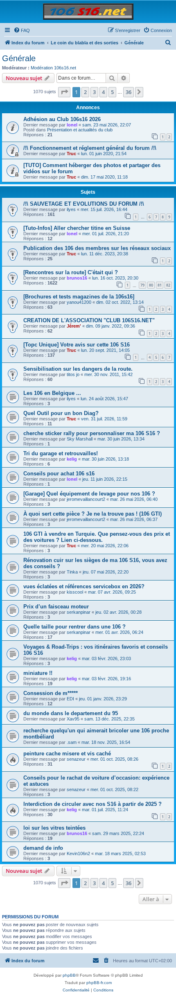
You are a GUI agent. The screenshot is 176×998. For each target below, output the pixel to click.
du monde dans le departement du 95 (70, 713)
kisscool (75, 592)
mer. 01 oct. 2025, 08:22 (114, 789)
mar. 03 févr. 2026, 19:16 (106, 678)
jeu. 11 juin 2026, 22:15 (104, 479)
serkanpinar (78, 612)
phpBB (69, 975)
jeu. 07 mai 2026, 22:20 (106, 571)
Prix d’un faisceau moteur (56, 606)
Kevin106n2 (78, 853)
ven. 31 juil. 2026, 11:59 (104, 418)
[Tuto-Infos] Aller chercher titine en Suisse (76, 228)
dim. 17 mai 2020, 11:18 (104, 176)
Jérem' (74, 325)
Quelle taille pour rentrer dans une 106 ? (74, 627)
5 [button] (112, 92)
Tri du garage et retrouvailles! (60, 453)
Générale (19, 58)
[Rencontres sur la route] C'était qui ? (70, 272)
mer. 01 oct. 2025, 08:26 (114, 759)
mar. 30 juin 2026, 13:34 (120, 438)
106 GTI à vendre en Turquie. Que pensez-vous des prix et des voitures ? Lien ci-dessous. (96, 537)
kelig (72, 459)
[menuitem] (22, 30)
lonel (72, 124)
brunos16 (77, 277)
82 (168, 285)
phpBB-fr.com (99, 982)
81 (160, 285)
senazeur (76, 759)
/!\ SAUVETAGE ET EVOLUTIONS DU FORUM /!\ (83, 204)
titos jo (73, 374)
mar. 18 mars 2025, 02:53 (120, 853)
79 (142, 285)
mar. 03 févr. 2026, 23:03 (106, 658)
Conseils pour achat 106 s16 (59, 473)
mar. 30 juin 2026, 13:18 (105, 459)
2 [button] (85, 92)
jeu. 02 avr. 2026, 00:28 (118, 612)
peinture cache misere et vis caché (67, 753)
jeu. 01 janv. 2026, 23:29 (103, 698)
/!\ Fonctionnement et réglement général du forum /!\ (89, 148)
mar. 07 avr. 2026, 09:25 (112, 592)
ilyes (71, 209)
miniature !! (37, 673)
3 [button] (94, 92)
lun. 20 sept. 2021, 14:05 (105, 350)
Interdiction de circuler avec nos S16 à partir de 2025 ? (92, 804)
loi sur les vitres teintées (54, 828)
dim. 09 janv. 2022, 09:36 (110, 325)
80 (151, 285)
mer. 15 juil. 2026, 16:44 (104, 209)
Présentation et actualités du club (80, 129)
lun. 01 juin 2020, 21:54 (103, 153)
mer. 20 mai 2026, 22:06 (105, 545)
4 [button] (103, 92)
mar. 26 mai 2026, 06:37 (134, 519)
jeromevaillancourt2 (86, 499)
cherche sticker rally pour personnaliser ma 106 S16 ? (91, 433)
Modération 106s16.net (53, 67)
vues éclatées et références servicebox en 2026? (83, 586)
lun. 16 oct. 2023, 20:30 (115, 277)
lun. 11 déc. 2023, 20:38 (104, 253)
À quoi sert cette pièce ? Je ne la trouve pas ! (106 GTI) (92, 514)
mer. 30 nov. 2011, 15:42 (108, 374)
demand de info (43, 848)
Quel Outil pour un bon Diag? (61, 413)
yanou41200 (79, 302)
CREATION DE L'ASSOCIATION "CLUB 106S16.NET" (89, 320)
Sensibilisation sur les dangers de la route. (78, 369)
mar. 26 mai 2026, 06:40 (134, 499)
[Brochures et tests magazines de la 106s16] (78, 297)
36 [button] (128, 92)
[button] (64, 92)
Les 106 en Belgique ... (52, 393)
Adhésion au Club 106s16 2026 (62, 119)
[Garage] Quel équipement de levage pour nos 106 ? (89, 494)
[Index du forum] (88, 11)
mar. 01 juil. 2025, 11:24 (105, 809)
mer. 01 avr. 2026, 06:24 (119, 632)
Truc (71, 153)
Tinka (72, 571)
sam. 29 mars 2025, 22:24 (118, 833)
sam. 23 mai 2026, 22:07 (106, 124)
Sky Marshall (80, 438)
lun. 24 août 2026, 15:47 (104, 398)
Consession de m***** (50, 693)
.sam (72, 742)
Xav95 (73, 718)
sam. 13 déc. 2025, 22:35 (109, 718)
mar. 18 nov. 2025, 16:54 (105, 742)
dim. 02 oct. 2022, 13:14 (120, 302)
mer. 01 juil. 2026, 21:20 (105, 233)
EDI (70, 698)
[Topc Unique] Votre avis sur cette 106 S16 (76, 345)
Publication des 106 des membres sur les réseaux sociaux (97, 248)
